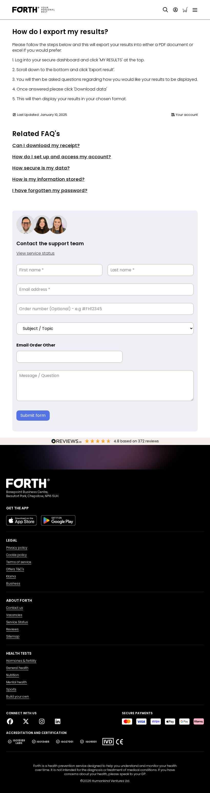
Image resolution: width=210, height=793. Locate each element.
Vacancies (14, 615)
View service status (35, 253)
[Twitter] (28, 721)
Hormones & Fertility (21, 661)
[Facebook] (12, 721)
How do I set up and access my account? (61, 156)
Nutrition (12, 675)
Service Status (17, 622)
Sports (11, 689)
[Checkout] (185, 9)
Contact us (14, 608)
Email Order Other (35, 345)
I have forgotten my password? (49, 190)
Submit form (33, 415)
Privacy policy (16, 548)
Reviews (12, 629)
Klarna (11, 576)
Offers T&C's (15, 569)
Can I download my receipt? (46, 145)
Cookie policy (16, 555)
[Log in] (175, 9)
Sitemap (12, 636)
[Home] (33, 9)
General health (17, 668)
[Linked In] (57, 721)
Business (13, 584)
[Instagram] (44, 721)
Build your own (17, 697)
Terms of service (18, 562)
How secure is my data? (41, 168)
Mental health (16, 682)
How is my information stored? (48, 179)
